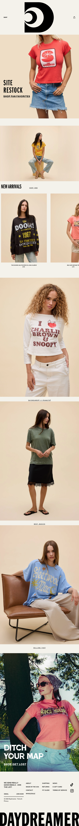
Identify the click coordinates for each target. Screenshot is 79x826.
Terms (19, 799)
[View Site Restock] (39, 59)
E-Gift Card (57, 787)
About (28, 783)
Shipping (45, 783)
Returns (45, 787)
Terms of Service (60, 790)
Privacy (6, 801)
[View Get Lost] (39, 712)
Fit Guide (45, 790)
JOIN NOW (20, 794)
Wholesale (30, 794)
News (55, 783)
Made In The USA (32, 787)
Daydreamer (12, 799)
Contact (29, 790)
